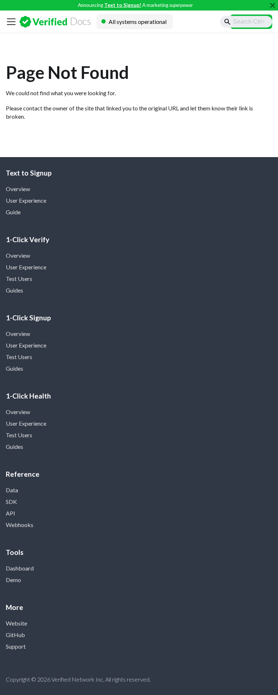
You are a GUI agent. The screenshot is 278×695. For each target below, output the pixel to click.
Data (12, 489)
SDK (11, 501)
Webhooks (19, 524)
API (10, 513)
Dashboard (20, 568)
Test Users (19, 278)
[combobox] (246, 22)
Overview (18, 188)
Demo (13, 579)
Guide (13, 211)
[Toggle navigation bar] (11, 21)
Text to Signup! (122, 5)
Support (16, 646)
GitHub (15, 634)
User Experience (26, 200)
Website (16, 623)
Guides (14, 290)
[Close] (272, 5)
